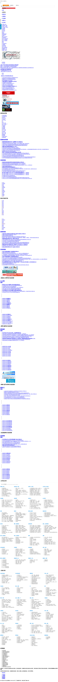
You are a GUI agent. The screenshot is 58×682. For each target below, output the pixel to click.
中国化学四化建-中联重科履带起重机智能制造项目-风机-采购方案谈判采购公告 (15, 144)
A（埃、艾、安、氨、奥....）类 (35, 508)
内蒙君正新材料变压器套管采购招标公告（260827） (10, 147)
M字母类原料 (4, 562)
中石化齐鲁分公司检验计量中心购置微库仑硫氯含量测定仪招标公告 (13, 171)
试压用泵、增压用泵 (35, 594)
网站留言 (3, 677)
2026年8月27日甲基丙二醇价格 (7, 315)
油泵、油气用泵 (34, 589)
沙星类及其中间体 (33, 506)
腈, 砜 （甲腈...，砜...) (19, 504)
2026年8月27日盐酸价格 (6, 300)
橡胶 (3, 212)
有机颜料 (31, 538)
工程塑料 (3, 343)
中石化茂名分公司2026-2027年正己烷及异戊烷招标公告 (11, 292)
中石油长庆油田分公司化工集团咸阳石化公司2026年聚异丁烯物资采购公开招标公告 (15, 337)
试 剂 (3, 189)
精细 (3, 228)
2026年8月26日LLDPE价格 (6, 347)
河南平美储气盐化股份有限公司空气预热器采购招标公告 (11, 148)
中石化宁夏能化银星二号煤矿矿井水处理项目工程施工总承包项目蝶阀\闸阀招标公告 (15, 242)
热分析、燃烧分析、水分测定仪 (22, 579)
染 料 (3, 188)
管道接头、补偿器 (5, 605)
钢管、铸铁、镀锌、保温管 (6, 600)
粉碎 (3, 205)
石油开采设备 (4, 115)
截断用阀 (47, 587)
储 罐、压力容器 (19, 605)
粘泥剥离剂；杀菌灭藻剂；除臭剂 (50, 528)
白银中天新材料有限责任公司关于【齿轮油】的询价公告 (11, 442)
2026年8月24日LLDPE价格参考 (7, 350)
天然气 (3, 449)
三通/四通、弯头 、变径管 (6, 606)
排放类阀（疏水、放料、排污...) (51, 590)
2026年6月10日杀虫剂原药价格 (7, 421)
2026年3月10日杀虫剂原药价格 (7, 427)
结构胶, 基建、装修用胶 (19, 516)
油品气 (3, 182)
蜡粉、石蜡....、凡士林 (19, 488)
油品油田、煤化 (4, 25)
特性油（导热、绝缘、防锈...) (7, 490)
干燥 (3, 200)
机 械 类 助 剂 (32, 520)
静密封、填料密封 (20, 587)
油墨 (3, 42)
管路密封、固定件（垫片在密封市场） (8, 607)
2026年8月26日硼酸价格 (6, 307)
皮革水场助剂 (18, 541)
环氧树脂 (3, 514)
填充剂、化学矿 (4, 26)
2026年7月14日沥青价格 (6, 477)
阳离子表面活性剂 (48, 512)
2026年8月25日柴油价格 (6, 462)
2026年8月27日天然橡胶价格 (6, 361)
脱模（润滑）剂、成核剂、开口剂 (21, 529)
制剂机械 (18, 638)
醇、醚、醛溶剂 (47, 503)
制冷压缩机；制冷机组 (35, 602)
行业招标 (4, 18)
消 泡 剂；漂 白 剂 (33, 512)
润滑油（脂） (4, 24)
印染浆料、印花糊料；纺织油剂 (7, 541)
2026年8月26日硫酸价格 (6, 305)
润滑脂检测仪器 (34, 580)
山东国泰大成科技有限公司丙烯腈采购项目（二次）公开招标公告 (12, 287)
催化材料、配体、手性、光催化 (7, 532)
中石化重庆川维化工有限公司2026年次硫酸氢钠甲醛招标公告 (12, 285)
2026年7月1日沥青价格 (5, 478)
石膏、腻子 (17, 553)
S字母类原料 (4, 564)
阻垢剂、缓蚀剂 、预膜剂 (49, 526)
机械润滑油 (4, 488)
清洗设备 (47, 612)
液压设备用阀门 (48, 594)
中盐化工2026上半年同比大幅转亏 (7, 85)
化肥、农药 (4, 46)
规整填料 (18, 590)
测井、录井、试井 (5, 580)
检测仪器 (3, 117)
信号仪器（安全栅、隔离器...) (51, 579)
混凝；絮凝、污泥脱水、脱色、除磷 (50, 527)
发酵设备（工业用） (20, 603)
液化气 (3, 450)
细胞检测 (46, 560)
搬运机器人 (33, 644)
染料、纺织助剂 (4, 39)
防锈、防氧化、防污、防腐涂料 (35, 525)
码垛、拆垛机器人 (34, 645)
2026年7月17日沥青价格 (6, 475)
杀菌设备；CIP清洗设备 (21, 640)
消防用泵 (33, 595)
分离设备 (3, 126)
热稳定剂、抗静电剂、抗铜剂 (20, 528)
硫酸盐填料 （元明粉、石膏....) (35, 491)
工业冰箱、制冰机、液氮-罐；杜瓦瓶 (37, 603)
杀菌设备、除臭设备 (49, 617)
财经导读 (3, 223)
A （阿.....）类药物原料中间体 (35, 507)
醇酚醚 (3, 309)
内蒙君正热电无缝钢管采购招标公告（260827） (9, 146)
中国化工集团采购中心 (5, 656)
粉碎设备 (3, 128)
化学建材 (3, 44)
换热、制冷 (4, 124)
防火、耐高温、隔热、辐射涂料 (35, 526)
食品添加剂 (4, 45)
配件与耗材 (19, 580)
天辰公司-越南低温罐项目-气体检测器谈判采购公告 (10, 251)
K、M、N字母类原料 (5, 567)
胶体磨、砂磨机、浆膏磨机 (36, 616)
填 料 (3, 184)
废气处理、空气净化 (49, 616)
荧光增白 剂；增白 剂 (33, 517)
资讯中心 (17, 5)
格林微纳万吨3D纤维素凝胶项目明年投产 (8, 78)
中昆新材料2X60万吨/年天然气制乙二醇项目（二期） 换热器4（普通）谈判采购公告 (15, 143)
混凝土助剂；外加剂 (19, 555)
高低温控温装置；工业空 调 (36, 601)
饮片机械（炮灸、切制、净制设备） (23, 639)
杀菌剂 (3, 417)
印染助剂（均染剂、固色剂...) (7, 539)
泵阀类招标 (3, 231)
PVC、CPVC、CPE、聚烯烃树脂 (7, 520)
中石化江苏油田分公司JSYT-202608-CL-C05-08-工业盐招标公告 (14, 396)
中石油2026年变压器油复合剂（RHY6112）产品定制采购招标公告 (12, 440)
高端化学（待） (4, 49)
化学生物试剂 (4, 43)
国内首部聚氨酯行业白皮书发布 (7, 80)
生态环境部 (4, 650)
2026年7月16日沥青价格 (6, 476)
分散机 (18, 616)
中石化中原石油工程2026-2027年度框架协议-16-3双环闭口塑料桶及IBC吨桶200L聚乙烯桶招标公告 (18, 335)
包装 (3, 214)
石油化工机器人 (4, 136)
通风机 (3, 589)
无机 (3, 220)
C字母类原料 (4, 560)
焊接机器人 (33, 639)
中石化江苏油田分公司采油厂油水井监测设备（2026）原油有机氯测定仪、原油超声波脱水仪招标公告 (18, 291)
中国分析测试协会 (5, 662)
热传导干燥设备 (48, 601)
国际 (3, 74)
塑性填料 (18, 591)
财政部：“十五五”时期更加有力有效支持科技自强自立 (9, 65)
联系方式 (7, 673)
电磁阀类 (47, 591)
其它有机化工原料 (19, 507)
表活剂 (3, 192)
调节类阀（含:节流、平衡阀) (50, 589)
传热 (3, 201)
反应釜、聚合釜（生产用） (21, 599)
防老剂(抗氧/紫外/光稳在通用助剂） (21, 530)
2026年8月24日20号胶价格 (6, 364)
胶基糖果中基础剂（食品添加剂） (35, 553)
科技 (3, 226)
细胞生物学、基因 (5, 553)
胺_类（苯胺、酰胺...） (19, 503)
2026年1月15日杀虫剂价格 (6, 428)
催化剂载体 (4, 533)
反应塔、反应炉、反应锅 (21, 600)
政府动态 (3, 62)
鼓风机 (3, 590)
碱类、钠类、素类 (19, 562)
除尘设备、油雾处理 (49, 615)
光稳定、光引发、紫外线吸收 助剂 (35, 519)
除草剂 (3, 418)
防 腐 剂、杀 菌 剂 (33, 513)
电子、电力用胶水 (19, 515)
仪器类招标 (3, 160)
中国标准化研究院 (5, 664)
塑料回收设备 (4, 642)
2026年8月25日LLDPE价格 (6, 349)
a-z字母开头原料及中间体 (34, 505)
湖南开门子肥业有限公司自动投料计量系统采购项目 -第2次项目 (12, 257)
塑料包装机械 (4, 641)
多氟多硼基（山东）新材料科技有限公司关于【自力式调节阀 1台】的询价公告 (14, 245)
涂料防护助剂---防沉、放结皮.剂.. (35, 532)
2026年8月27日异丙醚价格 (6, 318)
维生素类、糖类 (18, 563)
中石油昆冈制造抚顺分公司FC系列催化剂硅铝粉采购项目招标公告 (14, 397)
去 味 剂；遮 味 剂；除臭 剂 (34, 518)
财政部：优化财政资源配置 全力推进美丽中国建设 (8, 66)
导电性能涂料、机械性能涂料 (35, 527)
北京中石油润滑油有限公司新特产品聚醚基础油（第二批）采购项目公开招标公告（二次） (16, 441)
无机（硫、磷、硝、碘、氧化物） (35, 503)
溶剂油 (17, 489)
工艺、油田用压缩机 (5, 592)
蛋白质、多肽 (32, 561)
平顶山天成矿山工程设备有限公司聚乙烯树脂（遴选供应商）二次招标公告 (14, 333)
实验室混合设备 (19, 612)
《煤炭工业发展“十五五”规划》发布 (6, 71)
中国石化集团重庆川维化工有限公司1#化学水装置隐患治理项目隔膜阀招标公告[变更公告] (16, 239)
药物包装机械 (19, 642)
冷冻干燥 (47, 603)
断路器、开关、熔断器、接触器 (7, 630)
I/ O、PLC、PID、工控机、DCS (51, 581)
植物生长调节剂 (47, 554)
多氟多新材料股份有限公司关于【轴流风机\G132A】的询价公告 (12, 142)
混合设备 (3, 127)
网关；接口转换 (48, 580)
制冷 (3, 202)
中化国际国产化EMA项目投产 (7, 82)
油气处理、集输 (4, 581)
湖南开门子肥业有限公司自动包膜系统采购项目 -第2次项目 (11, 152)
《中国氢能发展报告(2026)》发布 (5, 70)
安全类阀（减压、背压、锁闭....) (51, 592)
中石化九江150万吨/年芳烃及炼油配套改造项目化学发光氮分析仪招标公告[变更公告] (15, 177)
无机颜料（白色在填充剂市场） (35, 537)
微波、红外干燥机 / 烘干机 (50, 604)
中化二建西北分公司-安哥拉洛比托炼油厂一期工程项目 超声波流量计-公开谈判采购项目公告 (17, 255)
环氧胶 (17, 519)
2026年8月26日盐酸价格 (6, 306)
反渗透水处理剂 (47, 530)
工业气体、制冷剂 (5, 27)
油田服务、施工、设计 (5, 582)
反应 (3, 206)
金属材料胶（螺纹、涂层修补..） (21, 513)
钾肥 (3, 402)
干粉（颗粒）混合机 (20, 615)
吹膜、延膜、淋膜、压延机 (6, 639)
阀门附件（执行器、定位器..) (51, 595)
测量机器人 (33, 643)
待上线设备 (48, 636)
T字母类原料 (4, 565)
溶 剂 (3, 193)
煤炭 (3, 467)
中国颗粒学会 (4, 665)
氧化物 (3, 296)
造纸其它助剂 (18, 540)
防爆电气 (3, 632)
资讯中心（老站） (4, 216)
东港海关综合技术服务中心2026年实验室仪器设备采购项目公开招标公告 (13, 163)
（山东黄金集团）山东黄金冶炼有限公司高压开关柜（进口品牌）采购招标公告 (15, 254)
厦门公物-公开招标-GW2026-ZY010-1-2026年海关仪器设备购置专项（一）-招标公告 (15, 174)
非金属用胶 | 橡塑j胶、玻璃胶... (21, 514)
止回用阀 (47, 588)
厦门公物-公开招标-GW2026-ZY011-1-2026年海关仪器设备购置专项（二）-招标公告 (15, 173)
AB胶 (17, 521)
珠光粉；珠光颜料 (33, 539)
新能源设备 (4, 137)
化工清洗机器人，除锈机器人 (36, 638)
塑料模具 (3, 640)
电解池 (47, 638)
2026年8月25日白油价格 (6, 460)
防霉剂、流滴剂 (18, 532)
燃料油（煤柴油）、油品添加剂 (21, 491)
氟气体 (46, 489)
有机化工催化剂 (4, 529)
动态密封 (18, 588)
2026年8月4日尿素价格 (5, 413)
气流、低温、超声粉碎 (35, 614)
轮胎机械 (3, 644)
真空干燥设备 (48, 602)
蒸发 (3, 203)
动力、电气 (4, 130)
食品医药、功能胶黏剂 (19, 517)
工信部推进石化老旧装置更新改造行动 (6, 68)
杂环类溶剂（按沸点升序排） (49, 506)
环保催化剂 (4, 526)
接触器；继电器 (4, 631)
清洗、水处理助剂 (5, 38)
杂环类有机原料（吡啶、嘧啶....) (21, 505)
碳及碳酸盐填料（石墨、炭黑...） (35, 489)
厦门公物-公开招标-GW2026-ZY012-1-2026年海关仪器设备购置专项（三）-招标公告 (15, 172)
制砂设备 (33, 617)
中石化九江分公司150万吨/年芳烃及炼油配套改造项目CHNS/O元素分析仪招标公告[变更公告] (17, 178)
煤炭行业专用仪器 (34, 582)
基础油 (3, 451)
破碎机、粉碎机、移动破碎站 (36, 613)
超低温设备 (33, 607)
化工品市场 (6, 5)
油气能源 (3, 227)
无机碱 (3, 294)
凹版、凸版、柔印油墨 (48, 539)
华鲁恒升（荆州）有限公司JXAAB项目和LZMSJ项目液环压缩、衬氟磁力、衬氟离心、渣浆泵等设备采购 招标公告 (20, 237)
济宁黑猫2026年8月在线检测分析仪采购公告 (9, 176)
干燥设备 (3, 125)
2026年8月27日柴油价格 (6, 455)
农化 (3, 229)
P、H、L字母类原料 (5, 563)
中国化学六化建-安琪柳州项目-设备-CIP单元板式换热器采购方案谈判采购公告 (14, 145)
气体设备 (3, 119)
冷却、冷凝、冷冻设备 (35, 606)
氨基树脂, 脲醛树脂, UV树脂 (6, 516)
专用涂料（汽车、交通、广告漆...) (35, 529)
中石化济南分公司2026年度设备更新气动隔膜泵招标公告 (11, 240)
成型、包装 (4, 132)
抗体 (31, 562)
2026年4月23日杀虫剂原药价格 (7, 423)
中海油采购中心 (4, 655)
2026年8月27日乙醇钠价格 (6, 317)
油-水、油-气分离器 (5, 616)
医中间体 (3, 191)
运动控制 (47, 582)
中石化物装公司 (4, 654)
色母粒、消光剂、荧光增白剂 (20, 531)
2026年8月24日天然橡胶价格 (6, 365)
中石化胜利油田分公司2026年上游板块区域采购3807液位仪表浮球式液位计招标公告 (15, 264)
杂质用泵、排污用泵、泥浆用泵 (37, 590)
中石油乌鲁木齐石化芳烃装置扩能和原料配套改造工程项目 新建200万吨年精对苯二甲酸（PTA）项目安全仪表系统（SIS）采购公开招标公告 (24, 259)
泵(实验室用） (34, 587)
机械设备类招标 (4, 139)
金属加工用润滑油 (5, 489)
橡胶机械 (3, 643)
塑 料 (3, 185)
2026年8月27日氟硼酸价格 (6, 299)
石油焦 (3, 466)
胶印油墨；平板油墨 (48, 540)
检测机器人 (33, 637)
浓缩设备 (18, 636)
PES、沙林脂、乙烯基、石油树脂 (7, 521)
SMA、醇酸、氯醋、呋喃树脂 (7, 518)
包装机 (33, 629)
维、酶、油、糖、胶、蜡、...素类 (35, 504)
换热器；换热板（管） (35, 599)
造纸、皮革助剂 (4, 40)
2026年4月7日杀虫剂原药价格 (7, 425)
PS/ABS (3, 342)
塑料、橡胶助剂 (4, 36)
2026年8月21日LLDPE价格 (6, 351)
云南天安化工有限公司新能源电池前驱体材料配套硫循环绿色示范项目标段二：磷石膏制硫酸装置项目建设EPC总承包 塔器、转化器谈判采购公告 (25, 149)
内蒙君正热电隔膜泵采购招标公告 (7, 235)
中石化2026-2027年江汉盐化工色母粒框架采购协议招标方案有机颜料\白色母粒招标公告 (16, 339)
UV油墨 (46, 538)
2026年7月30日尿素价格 (6, 414)
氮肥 (3, 400)
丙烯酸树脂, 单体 (5, 513)
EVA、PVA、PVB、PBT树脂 (6, 519)
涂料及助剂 (4, 37)
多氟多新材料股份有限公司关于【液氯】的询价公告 (10, 238)
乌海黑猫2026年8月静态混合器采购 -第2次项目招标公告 (11, 150)
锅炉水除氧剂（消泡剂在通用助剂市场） (51, 532)
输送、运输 (4, 133)
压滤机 (3, 614)
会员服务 (3, 674)
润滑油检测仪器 (34, 579)
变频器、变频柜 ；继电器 (6, 629)
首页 (3, 10)
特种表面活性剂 (47, 516)
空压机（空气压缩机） (5, 591)
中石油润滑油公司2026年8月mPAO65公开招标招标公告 (11, 443)
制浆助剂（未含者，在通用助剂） (21, 537)
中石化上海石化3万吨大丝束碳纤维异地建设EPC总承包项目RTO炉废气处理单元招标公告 (16, 258)
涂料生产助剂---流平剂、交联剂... (35, 530)
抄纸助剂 (17, 538)
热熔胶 (17, 518)
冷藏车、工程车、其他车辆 (50, 630)
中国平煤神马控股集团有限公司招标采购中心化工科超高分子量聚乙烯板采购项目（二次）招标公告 (18, 334)
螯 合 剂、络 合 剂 (33, 514)
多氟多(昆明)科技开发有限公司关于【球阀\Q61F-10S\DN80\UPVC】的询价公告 (15, 244)
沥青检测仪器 (34, 581)
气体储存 (3, 594)
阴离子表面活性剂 (48, 513)
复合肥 (3, 403)
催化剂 (3, 35)
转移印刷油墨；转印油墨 (49, 541)
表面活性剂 (4, 34)
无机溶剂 (46, 507)
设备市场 (11, 5)
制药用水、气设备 (20, 641)
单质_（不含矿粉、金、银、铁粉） (7, 506)
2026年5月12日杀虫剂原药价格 (7, 422)
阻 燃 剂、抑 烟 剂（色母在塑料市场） (36, 516)
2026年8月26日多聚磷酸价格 (6, 303)
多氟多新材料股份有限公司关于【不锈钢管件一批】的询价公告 (12, 141)
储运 (3, 213)
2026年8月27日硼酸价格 (6, 301)
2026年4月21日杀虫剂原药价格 (7, 424)
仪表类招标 (3, 249)
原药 (3, 419)
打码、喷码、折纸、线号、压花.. (37, 632)
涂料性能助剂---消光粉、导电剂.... (35, 531)
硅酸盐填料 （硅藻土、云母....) (35, 490)
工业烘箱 (47, 599)
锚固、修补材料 (18, 554)
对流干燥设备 (48, 600)
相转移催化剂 (4, 528)
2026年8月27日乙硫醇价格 (6, 316)
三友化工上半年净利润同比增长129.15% (8, 88)
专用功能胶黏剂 (18, 520)
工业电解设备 (19, 604)
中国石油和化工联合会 (5, 651)
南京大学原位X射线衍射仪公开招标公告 (8, 169)
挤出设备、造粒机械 (5, 636)
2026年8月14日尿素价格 (6, 408)
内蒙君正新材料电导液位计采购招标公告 (8, 252)
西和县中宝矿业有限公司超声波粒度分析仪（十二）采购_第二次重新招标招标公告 (15, 253)
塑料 (3, 221)
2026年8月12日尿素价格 (6, 409)
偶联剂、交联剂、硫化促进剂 (20, 526)
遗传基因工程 (32, 560)
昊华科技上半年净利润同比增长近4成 (7, 75)
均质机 (18, 617)
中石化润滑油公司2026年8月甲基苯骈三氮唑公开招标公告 (11, 289)
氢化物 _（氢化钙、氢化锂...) (6, 504)
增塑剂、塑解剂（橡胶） (20, 525)
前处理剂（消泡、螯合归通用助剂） (8, 538)
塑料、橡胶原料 (4, 47)
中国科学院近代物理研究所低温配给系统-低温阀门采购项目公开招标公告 (14, 233)
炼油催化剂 (4, 531)
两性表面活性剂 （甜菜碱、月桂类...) (50, 515)
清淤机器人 (33, 641)
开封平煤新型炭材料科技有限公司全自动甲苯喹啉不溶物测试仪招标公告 (13, 170)
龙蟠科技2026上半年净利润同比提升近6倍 (9, 79)
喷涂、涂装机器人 (34, 642)
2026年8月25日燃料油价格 (6, 461)
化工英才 (4, 22)
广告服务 (3, 675)
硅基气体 (46, 490)
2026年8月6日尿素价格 (5, 411)
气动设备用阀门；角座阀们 (50, 593)
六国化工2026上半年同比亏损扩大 (7, 84)
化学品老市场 (3, 180)
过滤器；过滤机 (4, 613)
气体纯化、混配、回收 (5, 588)
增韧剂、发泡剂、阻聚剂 (20, 527)
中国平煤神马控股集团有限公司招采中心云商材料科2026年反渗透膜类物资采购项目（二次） (17, 336)
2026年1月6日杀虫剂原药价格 (7, 429)
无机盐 (3, 295)
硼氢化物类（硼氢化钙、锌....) (7, 505)
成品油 (3, 448)
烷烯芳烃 (3, 310)
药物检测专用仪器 (34, 583)
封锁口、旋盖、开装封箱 (36, 630)
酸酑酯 (3, 312)
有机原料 (3, 29)
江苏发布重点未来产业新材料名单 (5, 69)
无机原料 (3, 28)
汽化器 (33, 600)
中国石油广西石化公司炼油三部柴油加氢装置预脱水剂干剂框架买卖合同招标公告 (17, 398)
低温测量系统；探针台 (35, 608)
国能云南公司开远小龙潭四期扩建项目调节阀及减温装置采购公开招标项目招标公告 (15, 243)
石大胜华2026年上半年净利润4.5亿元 (8, 87)
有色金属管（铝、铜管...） (6, 601)
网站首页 (3, 672)
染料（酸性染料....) (5, 537)
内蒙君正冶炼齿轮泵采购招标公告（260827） (9, 234)
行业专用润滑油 (4, 491)
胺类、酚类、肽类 (19, 561)
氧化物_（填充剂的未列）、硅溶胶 (7, 503)
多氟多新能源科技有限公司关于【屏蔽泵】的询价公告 (11, 247)
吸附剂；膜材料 (47, 531)
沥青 (3, 464)
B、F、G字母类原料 (5, 566)
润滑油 (3, 190)
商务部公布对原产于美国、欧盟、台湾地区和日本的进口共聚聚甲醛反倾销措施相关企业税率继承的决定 (17, 67)
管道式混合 (19, 613)
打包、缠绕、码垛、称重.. (36, 631)
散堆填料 (18, 589)
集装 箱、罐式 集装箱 (49, 631)
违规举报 (3, 678)
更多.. (3, 196)
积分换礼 (3, 676)
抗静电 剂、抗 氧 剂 (33, 515)
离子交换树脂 (4, 512)
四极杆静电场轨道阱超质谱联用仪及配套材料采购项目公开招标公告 (13, 162)
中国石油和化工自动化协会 (6, 666)
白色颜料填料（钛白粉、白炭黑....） (36, 488)
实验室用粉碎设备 (34, 612)
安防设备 (3, 131)
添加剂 (3, 186)
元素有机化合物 (18, 506)
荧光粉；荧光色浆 (33, 540)
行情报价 (4, 16)
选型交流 (4, 14)
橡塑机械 (3, 134)
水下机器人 (33, 640)
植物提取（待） (4, 48)
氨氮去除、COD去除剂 (48, 529)
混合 (3, 204)
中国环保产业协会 (5, 657)
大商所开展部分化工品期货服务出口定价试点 (9, 81)
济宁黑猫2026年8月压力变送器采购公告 (8, 175)
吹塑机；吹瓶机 (4, 638)
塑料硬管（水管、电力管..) (6, 599)
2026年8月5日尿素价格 (5, 412)
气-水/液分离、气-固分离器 (6, 615)
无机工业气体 (47, 488)
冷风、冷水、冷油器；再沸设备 (37, 605)
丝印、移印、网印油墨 (48, 537)
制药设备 (3, 135)
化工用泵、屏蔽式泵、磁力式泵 (37, 591)
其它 (47, 583)
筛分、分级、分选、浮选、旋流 (7, 617)
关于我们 (3, 673)
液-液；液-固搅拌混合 (20, 614)
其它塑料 (3, 344)
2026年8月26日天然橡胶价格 (6, 362)
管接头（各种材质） (5, 604)
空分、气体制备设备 (5, 587)
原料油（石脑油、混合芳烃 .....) (21, 490)
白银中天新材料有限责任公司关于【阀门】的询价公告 (11, 246)
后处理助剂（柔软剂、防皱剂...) (7, 540)
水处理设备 (48, 613)
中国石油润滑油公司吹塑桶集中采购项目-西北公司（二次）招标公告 (13, 340)
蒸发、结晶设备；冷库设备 (36, 604)
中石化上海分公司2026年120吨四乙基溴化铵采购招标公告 (11, 288)
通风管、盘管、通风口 (5, 593)
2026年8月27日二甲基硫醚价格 (7, 319)
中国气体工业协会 (5, 663)
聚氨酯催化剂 (4, 527)
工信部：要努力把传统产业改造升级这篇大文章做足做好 (9, 64)
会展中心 (4, 20)
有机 (3, 224)
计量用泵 (33, 592)
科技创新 (3, 63)
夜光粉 (31, 541)
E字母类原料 (4, 561)
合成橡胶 (3, 358)
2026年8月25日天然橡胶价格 (6, 363)
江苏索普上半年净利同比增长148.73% (8, 83)
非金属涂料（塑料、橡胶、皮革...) (35, 528)
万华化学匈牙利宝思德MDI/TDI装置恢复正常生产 (10, 77)
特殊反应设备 (19, 602)
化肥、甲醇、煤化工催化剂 (6, 530)
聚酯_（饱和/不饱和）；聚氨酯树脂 (8, 515)
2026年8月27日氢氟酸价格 (6, 302)
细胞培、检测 (4, 50)
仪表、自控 (4, 118)
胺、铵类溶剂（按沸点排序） (49, 505)
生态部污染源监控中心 (5, 652)
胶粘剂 (3, 194)
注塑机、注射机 (4, 637)
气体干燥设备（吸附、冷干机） (51, 605)
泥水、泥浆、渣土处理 (50, 614)
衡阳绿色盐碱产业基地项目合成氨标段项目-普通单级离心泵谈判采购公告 (14, 236)
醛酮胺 (3, 311)
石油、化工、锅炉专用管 (6, 602)
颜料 (3, 41)
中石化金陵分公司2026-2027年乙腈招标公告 (9, 286)
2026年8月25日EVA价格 (6, 348)
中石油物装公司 (4, 653)
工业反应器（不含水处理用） (22, 601)
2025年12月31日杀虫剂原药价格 (7, 430)
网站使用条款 (12, 673)
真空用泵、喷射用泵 (35, 593)
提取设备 (18, 637)
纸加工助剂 (17, 539)
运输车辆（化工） (49, 629)
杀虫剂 (3, 416)
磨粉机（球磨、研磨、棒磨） (36, 615)
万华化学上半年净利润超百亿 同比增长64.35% (9, 86)
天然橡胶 (3, 357)
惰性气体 (46, 491)
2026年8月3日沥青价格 (5, 473)
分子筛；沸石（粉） (5, 525)
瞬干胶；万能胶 (18, 512)
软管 (3, 603)
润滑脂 (3, 195)
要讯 (3, 73)
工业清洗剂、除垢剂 (48, 525)
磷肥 (3, 401)
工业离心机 (4, 612)
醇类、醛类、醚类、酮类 (20, 560)
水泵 (32, 588)
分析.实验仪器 (4, 116)
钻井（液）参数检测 (5, 579)
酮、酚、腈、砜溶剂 (48, 504)
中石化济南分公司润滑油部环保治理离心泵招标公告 (10, 241)
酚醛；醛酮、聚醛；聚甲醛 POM (7, 517)
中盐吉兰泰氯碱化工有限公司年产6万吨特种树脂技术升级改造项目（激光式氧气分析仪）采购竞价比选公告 (19, 168)
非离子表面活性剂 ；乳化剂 (49, 514)
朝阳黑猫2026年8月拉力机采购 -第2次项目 (9, 151)
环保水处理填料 (19, 592)
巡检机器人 (33, 636)
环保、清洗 (4, 129)
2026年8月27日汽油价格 (6, 454)
